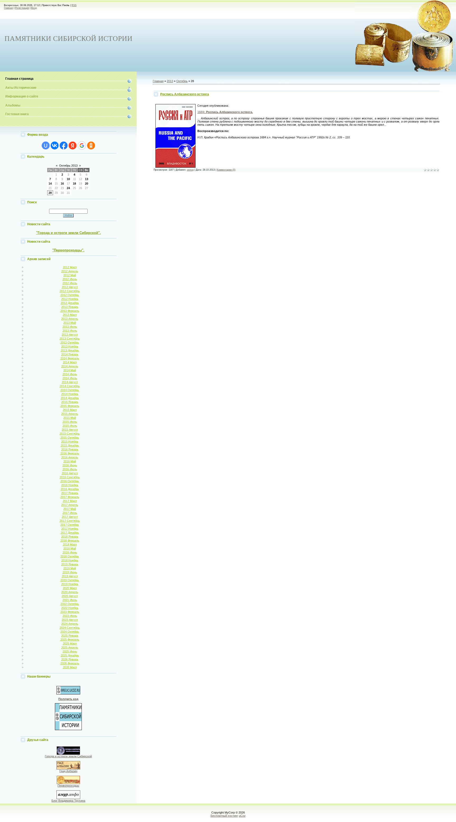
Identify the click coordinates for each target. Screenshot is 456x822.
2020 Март (70, 588)
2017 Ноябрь (69, 528)
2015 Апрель (69, 413)
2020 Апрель (69, 592)
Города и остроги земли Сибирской (68, 756)
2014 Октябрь (69, 390)
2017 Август (70, 516)
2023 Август (70, 619)
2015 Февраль (69, 405)
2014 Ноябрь (69, 394)
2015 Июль (70, 425)
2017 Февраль (69, 497)
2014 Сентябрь (70, 386)
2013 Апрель (69, 318)
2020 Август (70, 596)
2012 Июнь (70, 279)
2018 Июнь (70, 552)
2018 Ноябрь (69, 560)
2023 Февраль (69, 611)
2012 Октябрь (69, 295)
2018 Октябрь (69, 556)
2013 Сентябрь (70, 338)
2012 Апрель (69, 271)
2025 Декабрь (70, 655)
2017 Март (70, 500)
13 (86, 179)
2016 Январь (69, 449)
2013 (170, 81)
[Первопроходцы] (68, 783)
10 (68, 179)
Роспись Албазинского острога (184, 94)
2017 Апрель (69, 504)
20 (86, 183)
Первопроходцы (68, 785)
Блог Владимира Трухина (68, 800)
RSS (74, 5)
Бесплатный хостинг (224, 815)
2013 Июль (70, 330)
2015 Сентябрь (70, 433)
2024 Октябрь (69, 631)
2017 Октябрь (69, 524)
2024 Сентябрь (70, 627)
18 (74, 183)
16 (62, 183)
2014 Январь (69, 354)
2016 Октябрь (69, 481)
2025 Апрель (69, 647)
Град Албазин (68, 771)
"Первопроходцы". (68, 250)
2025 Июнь (70, 651)
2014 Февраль (69, 358)
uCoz (242, 815)
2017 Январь (69, 493)
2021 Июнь (70, 600)
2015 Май (69, 417)
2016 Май (69, 461)
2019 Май (69, 568)
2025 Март (70, 643)
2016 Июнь (70, 465)
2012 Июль (70, 283)
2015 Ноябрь (69, 441)
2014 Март (70, 362)
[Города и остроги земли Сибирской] (68, 753)
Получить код (68, 699)
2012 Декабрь (70, 302)
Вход (34, 8)
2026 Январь (69, 659)
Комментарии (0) (226, 169)
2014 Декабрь (70, 398)
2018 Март (70, 544)
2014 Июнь (70, 374)
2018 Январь (69, 536)
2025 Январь (69, 635)
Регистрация (22, 8)
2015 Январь (69, 401)
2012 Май (69, 275)
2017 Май (69, 508)
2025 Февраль (69, 639)
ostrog (190, 169)
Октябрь (182, 81)
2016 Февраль (69, 453)
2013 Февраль (69, 310)
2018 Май (69, 548)
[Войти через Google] (82, 145)
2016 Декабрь (70, 489)
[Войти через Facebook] (64, 145)
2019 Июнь (70, 572)
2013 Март (70, 314)
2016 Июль (70, 469)
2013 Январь (69, 306)
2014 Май (69, 370)
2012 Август (70, 287)
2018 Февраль (69, 540)
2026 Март (70, 667)
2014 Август (70, 382)
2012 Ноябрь (69, 298)
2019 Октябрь (69, 580)
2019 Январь (69, 564)
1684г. (225, 112)
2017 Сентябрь (70, 520)
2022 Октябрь (69, 603)
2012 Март (70, 267)
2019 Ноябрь (69, 584)
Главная (8, 8)
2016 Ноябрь (69, 485)
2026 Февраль (69, 663)
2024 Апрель (69, 623)
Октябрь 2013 (68, 165)
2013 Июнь (70, 326)
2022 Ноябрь (69, 607)
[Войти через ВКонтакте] (55, 145)
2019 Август (70, 576)
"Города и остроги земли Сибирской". (68, 233)
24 (68, 188)
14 (50, 183)
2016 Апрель (69, 457)
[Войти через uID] (46, 145)
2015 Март (70, 409)
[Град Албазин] (68, 768)
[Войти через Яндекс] (73, 145)
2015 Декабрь (70, 445)
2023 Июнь (70, 615)
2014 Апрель (69, 366)
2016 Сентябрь (70, 477)
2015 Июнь (70, 421)
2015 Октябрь (69, 437)
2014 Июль (70, 378)
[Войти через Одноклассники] (91, 145)
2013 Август (70, 334)
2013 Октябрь (69, 342)
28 (50, 192)
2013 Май (69, 322)
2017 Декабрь (70, 532)
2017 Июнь (70, 512)
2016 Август (70, 473)
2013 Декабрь (70, 350)
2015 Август (70, 429)
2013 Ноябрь (69, 346)
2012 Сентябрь (70, 291)
